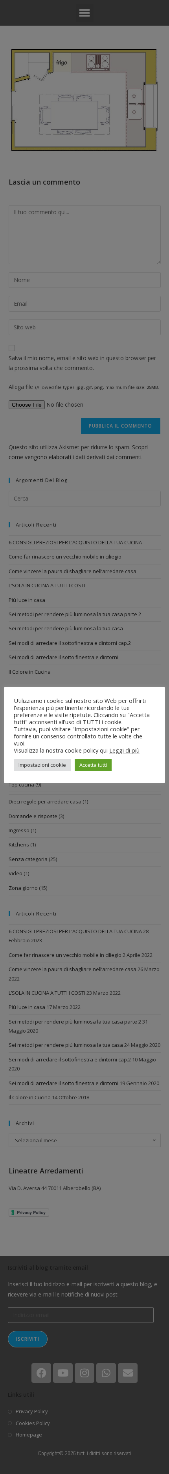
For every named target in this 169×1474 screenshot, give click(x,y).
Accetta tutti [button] (93, 764)
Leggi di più (124, 750)
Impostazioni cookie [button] (42, 764)
